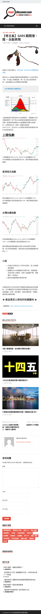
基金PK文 (26, 530)
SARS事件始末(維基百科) (13, 89)
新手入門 (26, 535)
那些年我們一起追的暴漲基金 (13, 585)
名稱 (4, 491)
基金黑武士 (8, 569)
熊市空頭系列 (15, 538)
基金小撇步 (34, 530)
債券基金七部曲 (17, 530)
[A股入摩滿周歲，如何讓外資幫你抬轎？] (20, 346)
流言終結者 (6, 538)
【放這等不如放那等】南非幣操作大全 (16, 590)
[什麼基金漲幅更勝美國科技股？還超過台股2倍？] (20, 410)
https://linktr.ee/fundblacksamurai (21, 306)
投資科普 (29, 533)
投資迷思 (12, 535)
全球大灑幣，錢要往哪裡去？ (13, 567)
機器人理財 (34, 535)
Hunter (15, 43)
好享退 (13, 533)
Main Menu (10, 26)
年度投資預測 (21, 533)
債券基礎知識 (7, 530)
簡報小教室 (24, 538)
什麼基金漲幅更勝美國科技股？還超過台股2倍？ (19, 412)
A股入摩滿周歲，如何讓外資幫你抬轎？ (16, 349)
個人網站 (5, 509)
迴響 (3, 466)
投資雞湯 (19, 535)
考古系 (10, 313)
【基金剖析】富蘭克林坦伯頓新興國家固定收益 (19, 580)
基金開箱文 (6, 533)
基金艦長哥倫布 (9, 591)
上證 (3, 32)
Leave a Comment (24, 43)
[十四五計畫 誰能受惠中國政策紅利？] (20, 378)
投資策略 (5, 535)
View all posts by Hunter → (24, 442)
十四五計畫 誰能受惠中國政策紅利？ (15, 380)
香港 (14, 32)
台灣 (6, 32)
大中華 (10, 32)
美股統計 (31, 538)
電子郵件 (5, 500)
